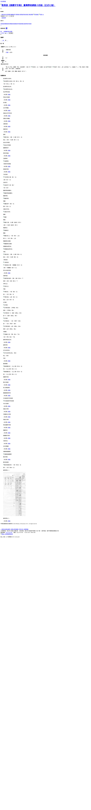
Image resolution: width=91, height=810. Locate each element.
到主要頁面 (3, 1)
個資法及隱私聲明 (6, 529)
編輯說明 (13, 14)
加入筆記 (11, 33)
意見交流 (21, 529)
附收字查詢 (28, 23)
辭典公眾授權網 (14, 529)
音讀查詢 (15, 23)
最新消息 (4, 14)
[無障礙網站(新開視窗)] (7, 534)
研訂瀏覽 (10, 31)
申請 (9, 94)
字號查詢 (20, 23)
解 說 (3, 31)
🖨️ (5, 33)
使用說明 (22, 14)
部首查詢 (3, 23)
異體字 (6, 31)
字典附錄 (17, 14)
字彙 (7, 52)
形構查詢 (11, 23)
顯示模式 (26, 14)
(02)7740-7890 (9, 532)
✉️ (7, 33)
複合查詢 (24, 23)
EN (43, 14)
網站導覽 (31, 14)
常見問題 (8, 14)
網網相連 (26, 529)
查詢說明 (4, 17)
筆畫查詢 (7, 23)
